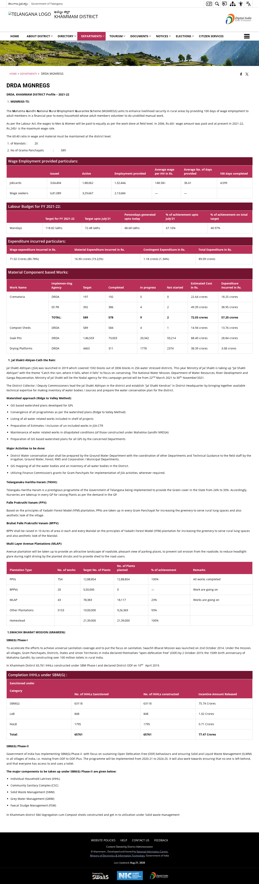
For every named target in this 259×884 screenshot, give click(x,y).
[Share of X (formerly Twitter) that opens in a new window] (246, 74)
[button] (248, 36)
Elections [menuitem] (183, 36)
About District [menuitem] (38, 36)
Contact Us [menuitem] (140, 840)
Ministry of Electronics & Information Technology (117, 855)
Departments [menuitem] (91, 36)
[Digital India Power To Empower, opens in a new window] (159, 876)
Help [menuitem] (123, 840)
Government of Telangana (47, 3)
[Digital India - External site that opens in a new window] (234, 27)
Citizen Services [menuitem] (211, 36)
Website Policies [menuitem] (103, 840)
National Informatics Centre (152, 851)
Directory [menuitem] (65, 36)
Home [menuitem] (14, 36)
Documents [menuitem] (139, 36)
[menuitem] (208, 3)
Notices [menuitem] (162, 36)
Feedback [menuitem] (161, 840)
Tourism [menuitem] (116, 36)
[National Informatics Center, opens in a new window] (130, 876)
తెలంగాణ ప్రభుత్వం (18, 3)
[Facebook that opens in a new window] (241, 74)
